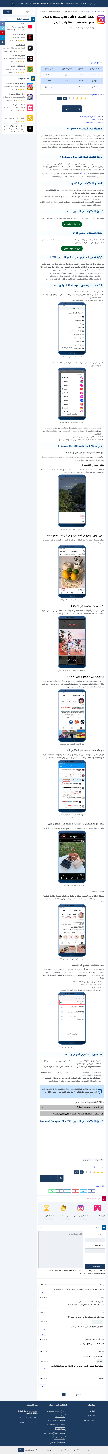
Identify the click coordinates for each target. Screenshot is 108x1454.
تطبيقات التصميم (60, 1416)
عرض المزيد (30, 1449)
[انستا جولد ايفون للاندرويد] (97, 1213)
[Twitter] (2, 28)
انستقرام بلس (87, 1159)
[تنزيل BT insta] (46, 1213)
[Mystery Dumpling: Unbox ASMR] (18, 86)
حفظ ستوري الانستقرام (88, 1094)
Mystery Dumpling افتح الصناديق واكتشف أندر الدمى (28, 1412)
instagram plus (99, 1159)
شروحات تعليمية (24, 3)
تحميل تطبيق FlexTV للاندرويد (29, 1422)
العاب (34, 3)
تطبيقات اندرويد (71, 3)
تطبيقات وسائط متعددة (58, 1442)
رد (43, 1292)
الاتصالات (43, 3)
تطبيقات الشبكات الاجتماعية (57, 1424)
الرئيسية (81, 3)
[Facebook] (2, 23)
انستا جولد (83, 173)
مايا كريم (99, 1361)
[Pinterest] (2, 33)
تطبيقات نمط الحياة (59, 1438)
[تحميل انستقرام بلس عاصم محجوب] (80, 1213)
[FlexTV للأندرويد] (18, 107)
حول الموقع (91, 1415)
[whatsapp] (52, 1191)
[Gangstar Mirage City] (18, 97)
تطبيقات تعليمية (60, 1433)
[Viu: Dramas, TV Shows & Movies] (18, 118)
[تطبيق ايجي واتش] (18, 37)
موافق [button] (21, 1450)
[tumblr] (59, 1191)
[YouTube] (18, 27)
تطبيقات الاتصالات (54, 1411)
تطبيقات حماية (48, 1433)
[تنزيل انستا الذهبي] (63, 1213)
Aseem (80, 74)
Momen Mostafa (97, 1322)
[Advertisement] (72, 46)
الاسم (102, 1234)
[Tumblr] (2, 42)
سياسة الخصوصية (89, 1420)
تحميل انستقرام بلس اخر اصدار (90, 116)
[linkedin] (67, 1191)
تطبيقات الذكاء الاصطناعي (57, 1420)
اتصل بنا (92, 1411)
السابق (78, 1394)
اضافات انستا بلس (94, 119)
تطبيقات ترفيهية (60, 1429)
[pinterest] (75, 1191)
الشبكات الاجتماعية (54, 3)
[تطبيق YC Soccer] (18, 58)
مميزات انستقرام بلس (93, 122)
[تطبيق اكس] (18, 48)
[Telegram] (2, 37)
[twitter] (83, 1191)
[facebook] (91, 1191)
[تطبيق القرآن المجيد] (18, 69)
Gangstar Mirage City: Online (29, 1417)
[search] (13, 3)
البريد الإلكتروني (99, 1245)
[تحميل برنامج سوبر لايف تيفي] (18, 129)
